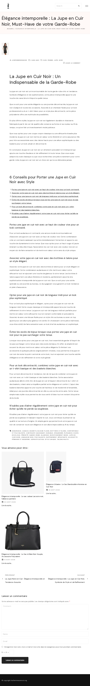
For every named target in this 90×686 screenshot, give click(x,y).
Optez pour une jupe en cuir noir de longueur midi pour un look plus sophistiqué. (45, 196)
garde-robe (34, 435)
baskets (33, 431)
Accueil (10, 29)
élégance (68, 433)
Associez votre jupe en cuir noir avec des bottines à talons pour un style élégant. (46, 193)
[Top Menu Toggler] (86, 6)
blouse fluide (43, 431)
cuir (45, 60)
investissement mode (59, 435)
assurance (16, 431)
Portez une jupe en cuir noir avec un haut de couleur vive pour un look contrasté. (45, 189)
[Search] (79, 6)
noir (61, 60)
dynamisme (58, 433)
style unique (50, 439)
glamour (45, 435)
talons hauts (63, 439)
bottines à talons (58, 431)
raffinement (51, 437)
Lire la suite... (7, 505)
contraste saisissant (35, 433)
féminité (24, 435)
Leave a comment (73, 63)
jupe (56, 60)
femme (50, 60)
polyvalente (40, 437)
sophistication (37, 439)
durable (49, 433)
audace (25, 431)
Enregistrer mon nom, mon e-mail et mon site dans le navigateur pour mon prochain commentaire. (42, 647)
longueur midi (27, 437)
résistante (62, 437)
